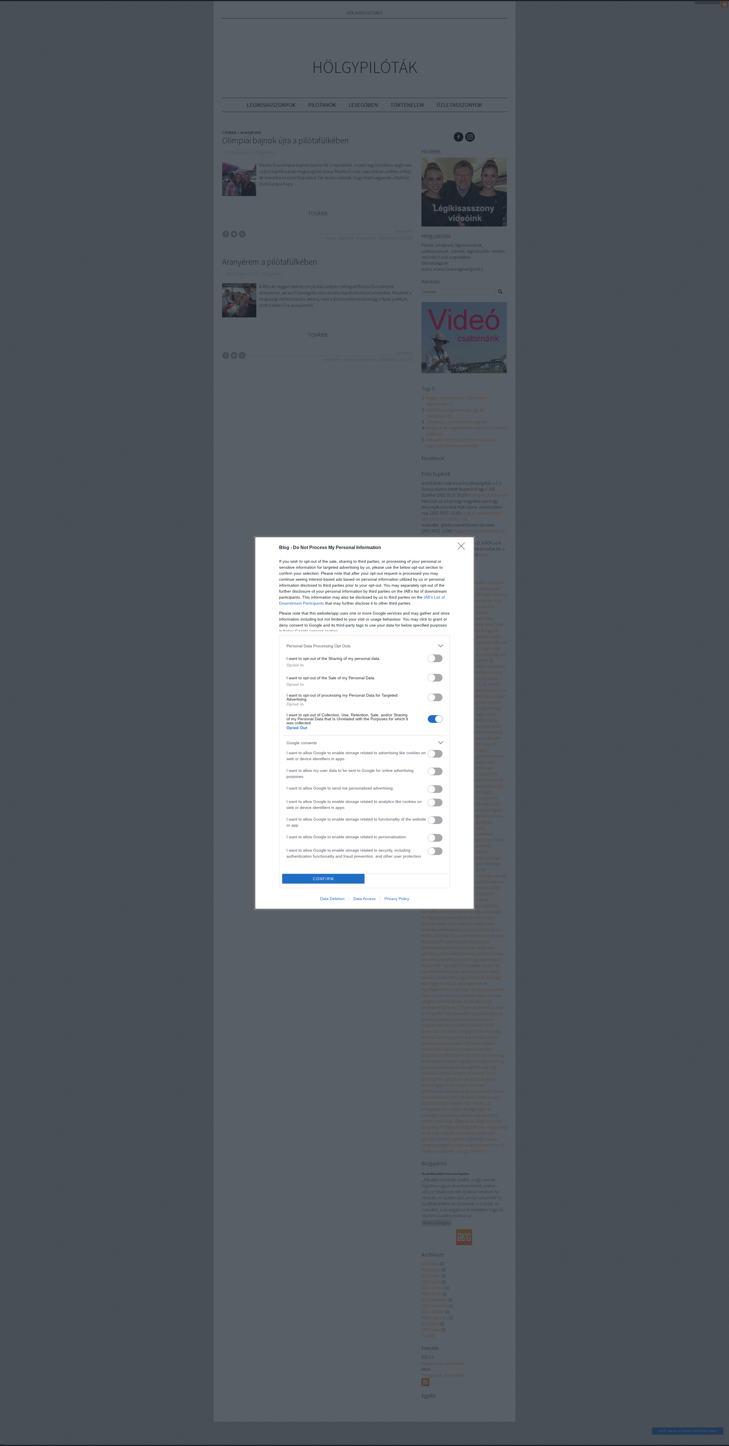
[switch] (435, 658)
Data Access (364, 898)
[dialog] (364, 723)
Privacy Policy (396, 898)
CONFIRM (323, 879)
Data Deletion (332, 898)
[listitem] (364, 646)
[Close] (463, 547)
